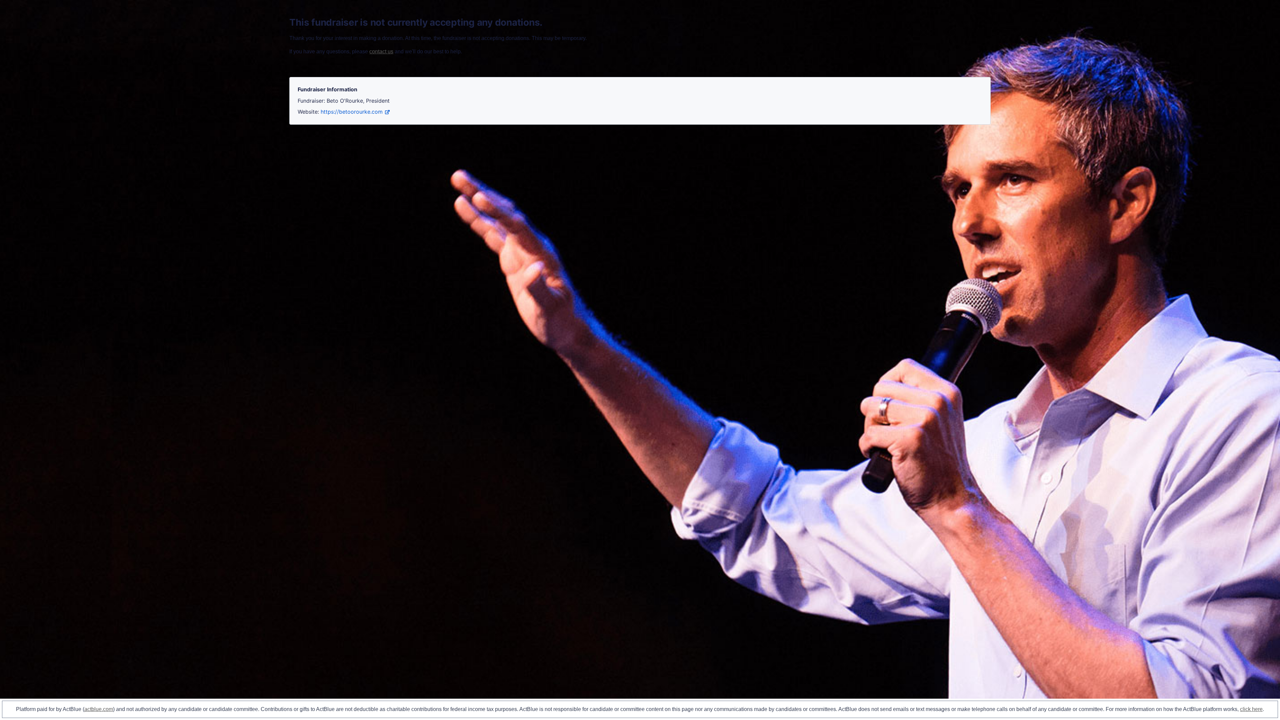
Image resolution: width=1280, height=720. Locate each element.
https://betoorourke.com (352, 111)
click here (1251, 709)
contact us (381, 51)
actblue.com (98, 709)
